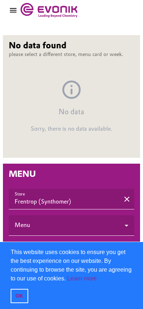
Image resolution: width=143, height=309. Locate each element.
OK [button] (19, 296)
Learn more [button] (82, 278)
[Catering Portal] (49, 10)
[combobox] (66, 202)
